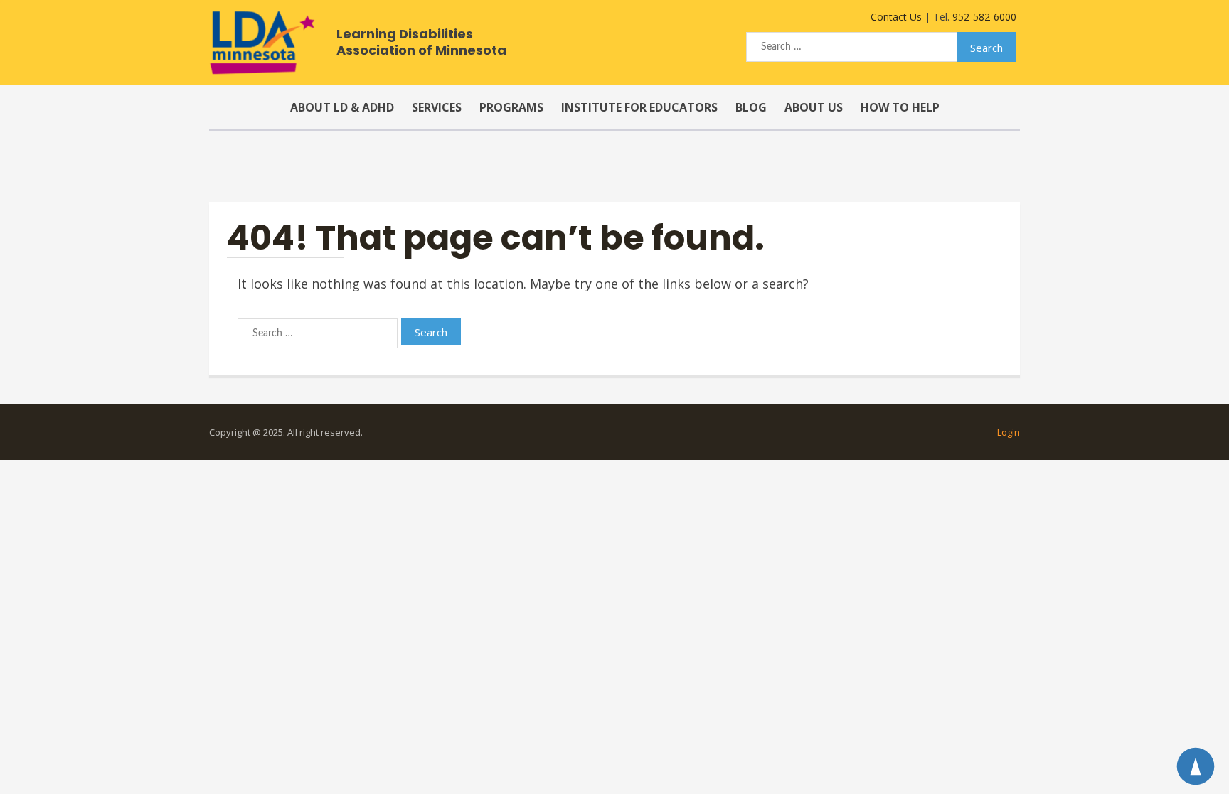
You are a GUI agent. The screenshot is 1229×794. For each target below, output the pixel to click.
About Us (813, 107)
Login (1008, 432)
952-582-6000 (984, 16)
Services (437, 107)
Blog (751, 107)
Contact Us (896, 16)
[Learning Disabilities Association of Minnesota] (262, 42)
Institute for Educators (639, 107)
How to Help (900, 107)
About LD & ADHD (342, 107)
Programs (511, 107)
